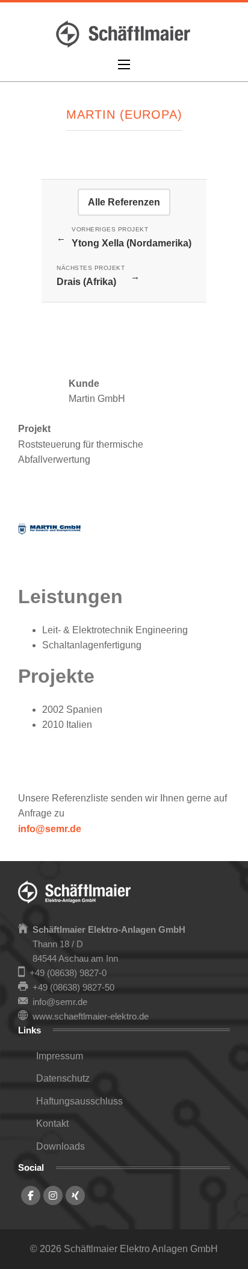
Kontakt (52, 1123)
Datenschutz (63, 1078)
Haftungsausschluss (79, 1101)
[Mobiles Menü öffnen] (124, 64)
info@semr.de (49, 829)
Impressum (59, 1056)
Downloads (60, 1146)
